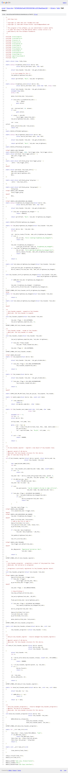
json (65, 770)
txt (61, 770)
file (35, 14)
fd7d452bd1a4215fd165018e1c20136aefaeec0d (31, 8)
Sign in (64, 2)
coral (3, 8)
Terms (19, 770)
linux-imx (10, 8)
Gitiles (10, 770)
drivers (53, 8)
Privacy (14, 770)
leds (58, 8)
